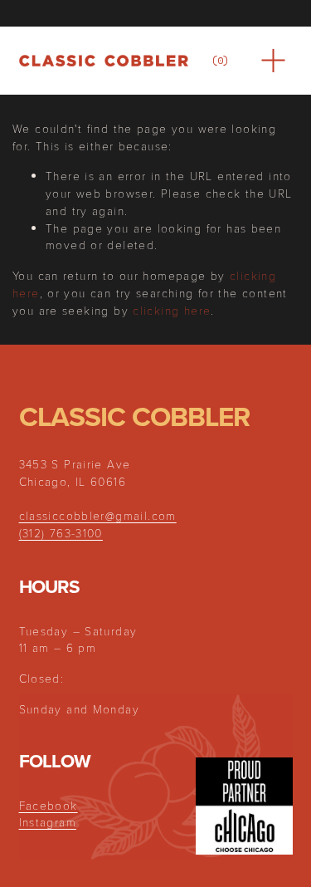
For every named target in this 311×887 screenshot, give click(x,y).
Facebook (48, 805)
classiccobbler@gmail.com (98, 515)
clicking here (172, 310)
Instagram (47, 822)
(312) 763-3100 (61, 533)
